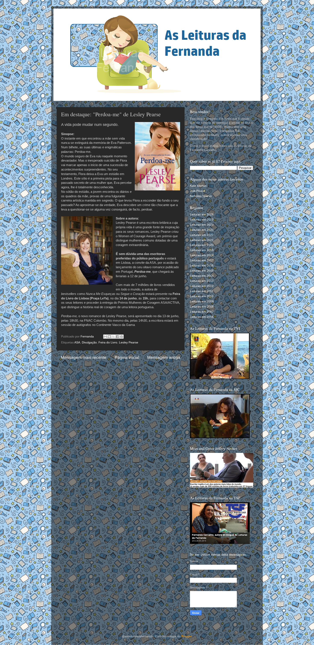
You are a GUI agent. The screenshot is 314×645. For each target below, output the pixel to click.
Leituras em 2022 (202, 235)
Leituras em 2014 (202, 275)
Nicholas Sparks (201, 196)
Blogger (186, 636)
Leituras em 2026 (202, 214)
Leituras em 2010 (202, 296)
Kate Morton (198, 185)
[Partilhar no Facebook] (117, 336)
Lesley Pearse (128, 342)
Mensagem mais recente (83, 357)
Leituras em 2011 (201, 291)
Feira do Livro (107, 342)
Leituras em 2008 (202, 306)
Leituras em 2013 (202, 281)
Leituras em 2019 (202, 250)
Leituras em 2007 (202, 311)
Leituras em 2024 (202, 224)
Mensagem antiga (163, 357)
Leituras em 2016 (202, 265)
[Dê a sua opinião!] (109, 336)
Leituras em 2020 (202, 245)
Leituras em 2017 (202, 260)
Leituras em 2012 (202, 286)
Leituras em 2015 (202, 270)
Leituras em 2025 (202, 219)
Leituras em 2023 (202, 229)
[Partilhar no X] (113, 336)
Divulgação (89, 342)
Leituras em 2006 (202, 316)
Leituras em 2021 (202, 240)
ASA (77, 342)
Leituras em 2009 (202, 301)
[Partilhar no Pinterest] (121, 336)
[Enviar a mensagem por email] (105, 336)
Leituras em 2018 (202, 255)
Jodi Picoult (197, 191)
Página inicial (127, 357)
